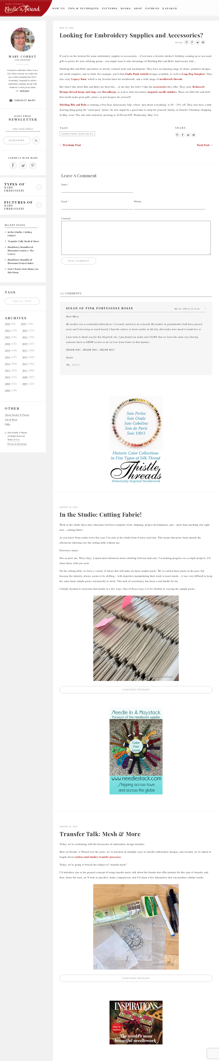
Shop (138, 8)
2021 (25, 337)
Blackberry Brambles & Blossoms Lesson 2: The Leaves (21, 250)
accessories (159, 87)
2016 (7, 357)
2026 (7, 324)
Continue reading (166, 690)
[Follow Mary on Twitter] (23, 165)
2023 (25, 330)
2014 (7, 364)
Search (171, 8)
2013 (25, 364)
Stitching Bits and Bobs (73, 104)
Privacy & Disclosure (17, 443)
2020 (7, 344)
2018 (7, 350)
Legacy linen (78, 79)
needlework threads (170, 79)
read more (24, 90)
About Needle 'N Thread (17, 415)
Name (64, 184)
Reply (76, 365)
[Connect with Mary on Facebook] (13, 165)
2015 (25, 357)
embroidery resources (77, 133)
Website (137, 201)
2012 (7, 370)
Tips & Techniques (83, 8)
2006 (7, 390)
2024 (7, 330)
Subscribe (17, 140)
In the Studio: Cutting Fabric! (101, 514)
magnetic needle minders (162, 92)
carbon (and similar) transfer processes (97, 857)
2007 (25, 384)
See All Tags (22, 301)
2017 (25, 350)
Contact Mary (25, 100)
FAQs (7, 424)
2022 (7, 337)
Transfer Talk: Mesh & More (23, 241)
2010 (7, 377)
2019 (25, 344)
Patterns (110, 8)
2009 (25, 377)
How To (58, 8)
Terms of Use (14, 439)
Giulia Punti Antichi (137, 74)
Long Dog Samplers (193, 74)
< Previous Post (70, 145)
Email (64, 201)
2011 (25, 370)
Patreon (152, 8)
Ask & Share (11, 419)
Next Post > (204, 145)
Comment (66, 218)
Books (126, 8)
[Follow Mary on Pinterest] (32, 165)
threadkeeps (109, 92)
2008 (7, 384)
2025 (23, 324)
